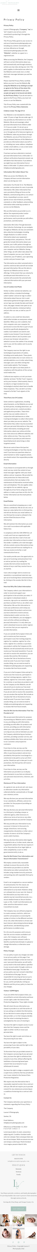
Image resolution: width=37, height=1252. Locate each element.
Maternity (18, 1169)
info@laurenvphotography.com (18, 1161)
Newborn (18, 1172)
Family (18, 1175)
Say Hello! (18, 1209)
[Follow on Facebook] (13, 1242)
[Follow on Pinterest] (24, 1242)
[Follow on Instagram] (18, 1242)
